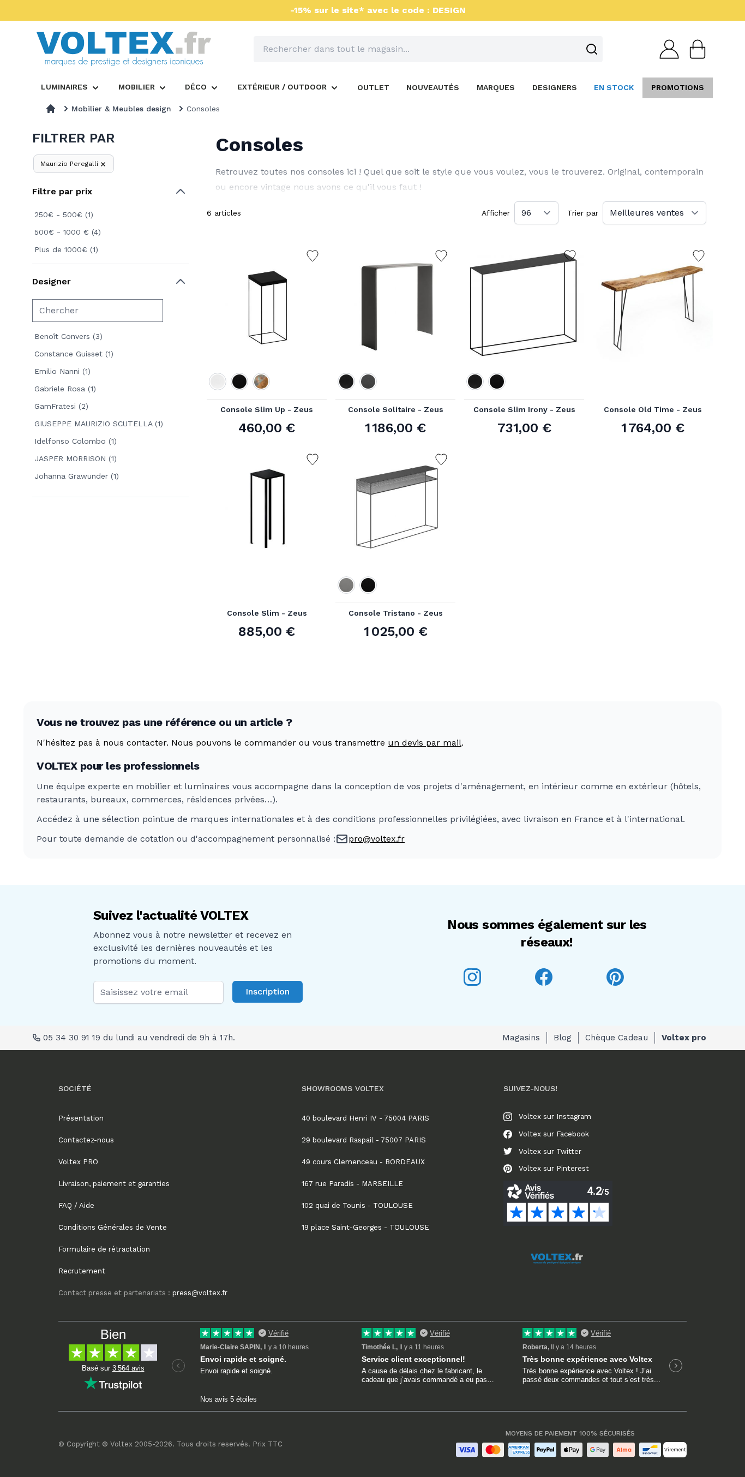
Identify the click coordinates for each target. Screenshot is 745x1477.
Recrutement (81, 1271)
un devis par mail (424, 742)
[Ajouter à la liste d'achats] (312, 256)
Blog (563, 1038)
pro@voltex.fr (377, 838)
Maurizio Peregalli (69, 164)
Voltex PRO (78, 1162)
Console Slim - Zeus (267, 613)
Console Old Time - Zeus (653, 409)
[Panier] (694, 49)
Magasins (521, 1038)
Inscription (267, 991)
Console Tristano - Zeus (396, 613)
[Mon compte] (666, 49)
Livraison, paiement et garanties (114, 1184)
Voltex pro (684, 1038)
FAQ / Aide (76, 1205)
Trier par (582, 213)
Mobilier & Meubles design (121, 108)
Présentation (81, 1118)
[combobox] (428, 49)
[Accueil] (50, 108)
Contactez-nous (86, 1140)
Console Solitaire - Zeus (395, 409)
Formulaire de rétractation (104, 1249)
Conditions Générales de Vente (112, 1227)
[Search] (592, 49)
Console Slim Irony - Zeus (524, 409)
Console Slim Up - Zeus (266, 409)
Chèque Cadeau (616, 1038)
